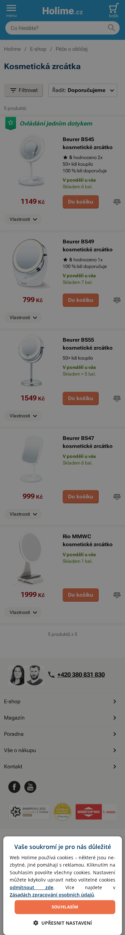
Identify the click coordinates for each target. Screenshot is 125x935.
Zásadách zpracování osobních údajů (52, 895)
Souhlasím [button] (65, 907)
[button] (62, 923)
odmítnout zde (31, 887)
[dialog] (62, 885)
